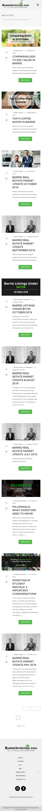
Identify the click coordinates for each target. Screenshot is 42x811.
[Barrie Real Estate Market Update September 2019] (21, 224)
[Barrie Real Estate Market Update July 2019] (21, 431)
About (20, 758)
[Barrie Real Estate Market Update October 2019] (21, 158)
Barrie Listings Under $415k (22, 299)
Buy (20, 765)
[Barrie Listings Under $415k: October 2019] (21, 287)
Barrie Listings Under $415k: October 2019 (23, 309)
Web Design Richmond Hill (25, 797)
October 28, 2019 (33, 236)
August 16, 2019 (32, 444)
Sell (20, 768)
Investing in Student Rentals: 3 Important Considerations (24, 587)
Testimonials (21, 776)
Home (14, 25)
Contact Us (20, 779)
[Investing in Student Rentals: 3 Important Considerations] (21, 561)
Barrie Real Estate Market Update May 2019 (24, 661)
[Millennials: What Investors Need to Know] (21, 488)
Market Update (18, 50)
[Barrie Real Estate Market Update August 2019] (21, 354)
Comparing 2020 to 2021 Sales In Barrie (23, 60)
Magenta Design (21, 809)
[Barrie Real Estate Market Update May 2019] (21, 642)
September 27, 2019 (18, 370)
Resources (20, 772)
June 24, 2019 (32, 654)
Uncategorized (27, 367)
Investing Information (20, 501)
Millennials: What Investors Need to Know (24, 510)
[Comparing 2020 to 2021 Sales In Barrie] (21, 38)
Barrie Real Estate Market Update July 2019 (24, 451)
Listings (20, 761)
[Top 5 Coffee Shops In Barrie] (21, 100)
